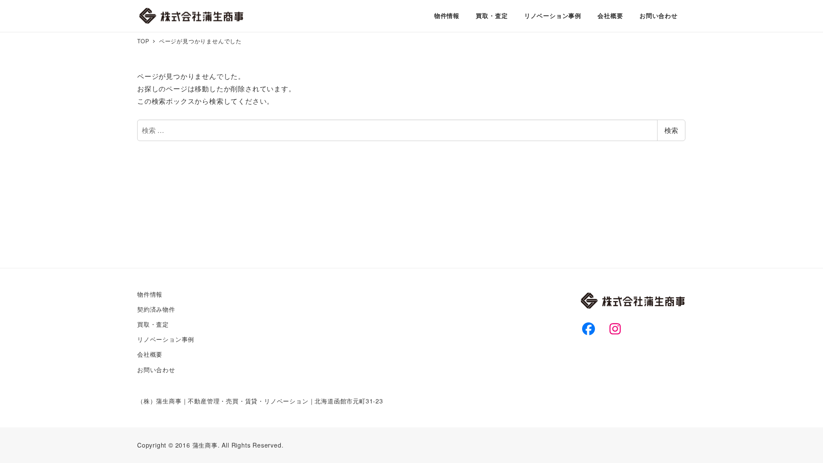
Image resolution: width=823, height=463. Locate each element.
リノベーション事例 (165, 339)
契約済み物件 (156, 309)
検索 (671, 130)
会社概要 (149, 354)
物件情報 (149, 294)
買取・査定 (153, 324)
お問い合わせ (156, 369)
